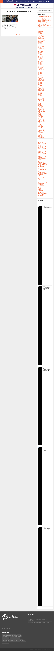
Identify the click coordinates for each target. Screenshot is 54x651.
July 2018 (40, 112)
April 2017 (40, 125)
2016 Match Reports (42, 143)
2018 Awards (40, 145)
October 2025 (41, 39)
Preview (39, 188)
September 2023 (41, 60)
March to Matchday (42, 176)
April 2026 (40, 34)
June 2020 (40, 93)
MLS (39, 178)
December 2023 (41, 58)
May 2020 (40, 94)
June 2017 (40, 123)
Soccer (23, 640)
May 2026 (40, 34)
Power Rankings (41, 186)
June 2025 (40, 43)
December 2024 (41, 48)
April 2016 (40, 135)
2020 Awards (40, 149)
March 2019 (40, 106)
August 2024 (40, 51)
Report (14, 639)
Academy (40, 157)
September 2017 (41, 121)
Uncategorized (41, 194)
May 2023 (40, 64)
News (39, 180)
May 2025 (40, 44)
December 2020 (41, 88)
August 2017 (40, 122)
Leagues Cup (40, 175)
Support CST (44, 649)
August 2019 (40, 101)
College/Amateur (41, 165)
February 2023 (41, 66)
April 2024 (40, 55)
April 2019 (40, 105)
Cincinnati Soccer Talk (7, 635)
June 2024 (40, 53)
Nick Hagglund (12, 640)
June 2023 (40, 63)
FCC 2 (39, 167)
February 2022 (41, 76)
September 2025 (41, 40)
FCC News (21, 1)
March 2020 (40, 96)
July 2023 (40, 62)
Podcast (34, 1)
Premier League (41, 187)
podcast (15, 635)
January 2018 (40, 117)
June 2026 (40, 33)
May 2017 (40, 124)
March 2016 (40, 136)
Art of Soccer (40, 160)
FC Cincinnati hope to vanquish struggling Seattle (44, 18)
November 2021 (41, 79)
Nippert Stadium (5, 639)
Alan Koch (9, 636)
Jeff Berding (5, 640)
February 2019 (41, 107)
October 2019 (41, 100)
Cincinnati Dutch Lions (42, 163)
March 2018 (40, 116)
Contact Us (49, 649)
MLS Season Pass (40, 1)
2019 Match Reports (42, 148)
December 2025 (41, 38)
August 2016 (40, 132)
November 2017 (41, 119)
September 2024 (41, 50)
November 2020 (41, 89)
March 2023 (40, 65)
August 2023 (40, 61)
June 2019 (40, 103)
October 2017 (41, 120)
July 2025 (40, 42)
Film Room (40, 171)
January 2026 (40, 37)
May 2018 (40, 114)
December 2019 (41, 98)
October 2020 (41, 90)
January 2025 (40, 47)
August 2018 (40, 112)
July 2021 (40, 82)
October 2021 (41, 80)
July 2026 (40, 32)
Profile (39, 189)
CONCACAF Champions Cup (43, 166)
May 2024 (40, 54)
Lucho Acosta (14, 636)
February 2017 (41, 127)
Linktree (46, 650)
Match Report (18, 640)
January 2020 (40, 97)
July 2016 (40, 133)
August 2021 (40, 81)
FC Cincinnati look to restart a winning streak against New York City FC (44, 25)
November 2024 (41, 49)
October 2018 (41, 110)
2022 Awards (40, 152)
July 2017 (40, 122)
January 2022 (40, 77)
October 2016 (41, 130)
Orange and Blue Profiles (43, 182)
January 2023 (40, 67)
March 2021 (40, 86)
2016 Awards (40, 142)
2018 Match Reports (42, 146)
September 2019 (41, 101)
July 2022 (40, 72)
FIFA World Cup (41, 170)
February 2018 (41, 117)
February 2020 (41, 96)
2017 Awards (40, 144)
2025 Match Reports (42, 155)
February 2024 (41, 56)
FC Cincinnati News (33, 649)
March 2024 (40, 55)
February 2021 (41, 86)
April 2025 (40, 44)
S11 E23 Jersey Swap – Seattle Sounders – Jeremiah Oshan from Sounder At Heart (44, 20)
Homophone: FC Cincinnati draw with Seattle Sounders (44, 17)
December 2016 (41, 128)
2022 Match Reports (42, 153)
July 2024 (40, 52)
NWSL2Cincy (40, 180)
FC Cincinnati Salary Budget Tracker (35, 650)
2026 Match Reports (42, 156)
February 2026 (41, 36)
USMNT (39, 196)
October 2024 (41, 49)
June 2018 (40, 113)
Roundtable (40, 190)
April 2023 (40, 65)
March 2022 (40, 75)
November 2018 (41, 109)
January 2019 (40, 107)
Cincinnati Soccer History (43, 164)
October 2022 (41, 70)
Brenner (10, 639)
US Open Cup (40, 195)
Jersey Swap (40, 174)
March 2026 (40, 35)
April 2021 (40, 85)
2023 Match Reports (42, 154)
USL (12, 635)
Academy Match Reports (43, 158)
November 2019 (41, 99)
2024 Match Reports (42, 154)
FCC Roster (40, 168)
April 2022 (40, 75)
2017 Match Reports (42, 144)
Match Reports (41, 177)
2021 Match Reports (42, 151)
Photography (40, 184)
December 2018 (41, 108)
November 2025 (41, 39)
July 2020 (40, 92)
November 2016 (41, 129)
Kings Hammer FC (41, 175)
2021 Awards (40, 150)
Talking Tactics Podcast (42, 193)
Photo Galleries (41, 183)
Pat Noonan (5, 636)
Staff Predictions (41, 192)
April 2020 (40, 95)
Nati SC (39, 179)
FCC (8, 640)
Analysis (47, 1)
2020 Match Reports (42, 149)
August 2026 (40, 31)
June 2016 (40, 133)
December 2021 (41, 78)
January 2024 (40, 57)
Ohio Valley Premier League (43, 181)
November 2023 (41, 59)
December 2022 (41, 68)
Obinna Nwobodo (6, 643)
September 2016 (41, 131)
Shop (43, 650)
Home (17, 1)
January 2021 (40, 87)
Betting (39, 161)
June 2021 (40, 83)
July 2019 (40, 102)
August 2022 (40, 71)
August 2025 (40, 41)
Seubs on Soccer (41, 191)
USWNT (39, 196)
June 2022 (40, 73)
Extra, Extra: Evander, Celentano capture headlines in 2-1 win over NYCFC (44, 23)
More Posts (18, 34)
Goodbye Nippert (41, 172)
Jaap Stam (20, 636)
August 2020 (40, 91)
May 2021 (40, 84)
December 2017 (41, 118)
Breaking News (41, 162)
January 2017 (40, 127)
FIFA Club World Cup (42, 169)
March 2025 (40, 45)
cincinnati (19, 635)
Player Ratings (41, 185)
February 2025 (41, 46)
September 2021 (41, 81)
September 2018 (41, 111)
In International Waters (42, 173)
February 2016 (41, 137)
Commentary (40, 165)
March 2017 (40, 126)
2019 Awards (40, 147)
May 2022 (40, 74)
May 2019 (40, 104)
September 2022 (41, 70)
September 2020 (41, 91)
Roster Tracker (28, 1)
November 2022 (41, 69)
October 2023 (41, 60)
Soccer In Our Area (42, 191)
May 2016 (40, 134)
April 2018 (40, 115)
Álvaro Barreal (19, 639)
